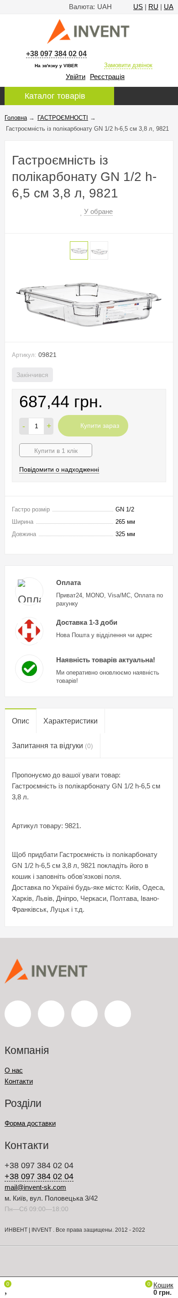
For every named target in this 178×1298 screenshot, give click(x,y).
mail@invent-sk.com (35, 1187)
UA (168, 7)
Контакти (19, 1081)
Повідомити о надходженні (59, 469)
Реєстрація (107, 76)
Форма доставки (30, 1123)
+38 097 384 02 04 (56, 54)
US (138, 7)
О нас (14, 1070)
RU (153, 7)
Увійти (75, 76)
